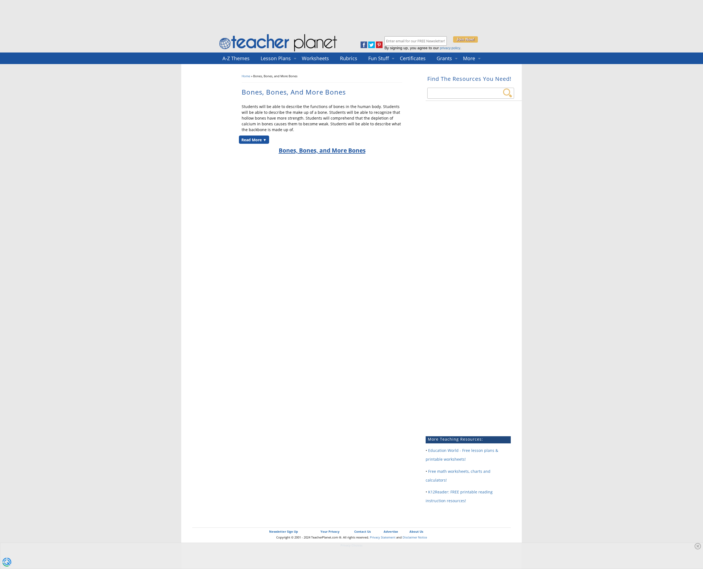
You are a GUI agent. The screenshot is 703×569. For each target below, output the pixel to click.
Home (246, 76)
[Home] (279, 51)
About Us (416, 531)
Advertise (391, 531)
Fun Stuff (378, 58)
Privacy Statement (382, 537)
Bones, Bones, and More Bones (322, 150)
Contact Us (362, 531)
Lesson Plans (276, 58)
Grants (444, 58)
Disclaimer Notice (415, 537)
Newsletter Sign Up (283, 531)
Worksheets (315, 58)
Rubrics (348, 58)
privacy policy (450, 48)
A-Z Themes (236, 58)
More (469, 58)
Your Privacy (329, 531)
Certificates (413, 58)
